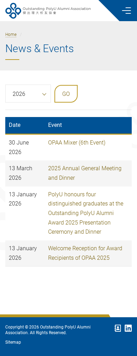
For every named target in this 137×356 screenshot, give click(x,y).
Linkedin (128, 328)
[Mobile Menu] (126, 10)
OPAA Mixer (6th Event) (76, 142)
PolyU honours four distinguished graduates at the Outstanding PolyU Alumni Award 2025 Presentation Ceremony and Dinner (85, 213)
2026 (19, 94)
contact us (117, 328)
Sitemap (13, 342)
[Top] (123, 301)
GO (66, 94)
